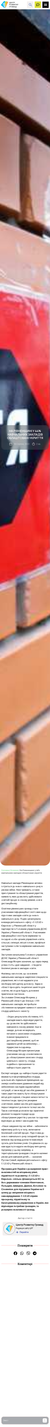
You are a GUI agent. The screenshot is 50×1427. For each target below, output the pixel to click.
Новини (14, 870)
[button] (45, 1420)
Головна (5, 870)
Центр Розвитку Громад (29, 1224)
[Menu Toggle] (45, 5)
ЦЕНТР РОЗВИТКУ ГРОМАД (13, 5)
